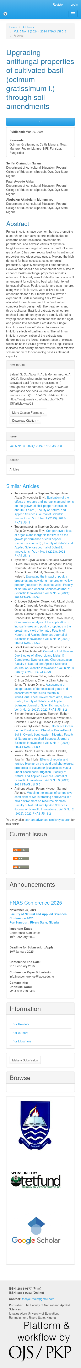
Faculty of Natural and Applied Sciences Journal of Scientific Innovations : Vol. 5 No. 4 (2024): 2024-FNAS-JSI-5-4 (44, 591)
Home (13, 27)
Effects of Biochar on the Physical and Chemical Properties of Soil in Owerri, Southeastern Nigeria (44, 730)
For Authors (20, 1033)
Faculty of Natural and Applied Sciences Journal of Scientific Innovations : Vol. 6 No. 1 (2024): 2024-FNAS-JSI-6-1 (44, 740)
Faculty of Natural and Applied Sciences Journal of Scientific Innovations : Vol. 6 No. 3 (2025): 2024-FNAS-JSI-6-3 (44, 668)
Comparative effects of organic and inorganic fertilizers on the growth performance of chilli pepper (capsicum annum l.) (43, 536)
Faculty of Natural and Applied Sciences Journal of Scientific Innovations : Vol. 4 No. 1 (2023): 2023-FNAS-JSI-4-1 (40, 516)
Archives (28, 27)
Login (74, 4)
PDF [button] (40, 122)
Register (58, 4)
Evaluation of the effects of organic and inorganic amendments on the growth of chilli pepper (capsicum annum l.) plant (44, 503)
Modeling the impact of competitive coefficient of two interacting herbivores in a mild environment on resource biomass (43, 796)
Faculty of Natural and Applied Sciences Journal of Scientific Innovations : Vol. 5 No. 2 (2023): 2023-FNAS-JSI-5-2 (42, 636)
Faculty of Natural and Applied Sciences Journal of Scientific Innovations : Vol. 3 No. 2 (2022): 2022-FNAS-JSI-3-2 (42, 705)
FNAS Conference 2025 (36, 902)
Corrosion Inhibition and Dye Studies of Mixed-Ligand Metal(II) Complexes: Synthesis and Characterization (45, 655)
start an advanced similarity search (47, 819)
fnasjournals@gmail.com (38, 1299)
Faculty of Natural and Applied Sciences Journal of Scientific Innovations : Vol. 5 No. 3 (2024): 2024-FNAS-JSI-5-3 (42, 778)
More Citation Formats (27, 412)
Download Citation (24, 420)
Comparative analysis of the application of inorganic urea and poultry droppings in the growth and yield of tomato (43, 626)
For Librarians (22, 1041)
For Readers (21, 1024)
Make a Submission (25, 1060)
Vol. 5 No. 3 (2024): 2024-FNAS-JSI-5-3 (40, 31)
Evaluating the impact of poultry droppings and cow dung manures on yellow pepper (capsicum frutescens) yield (43, 580)
